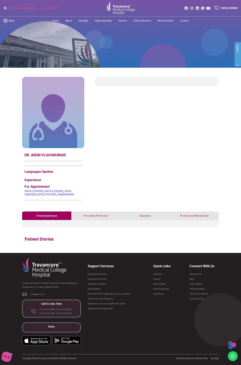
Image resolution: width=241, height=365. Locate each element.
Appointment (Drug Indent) (100, 308)
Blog (192, 279)
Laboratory (158, 294)
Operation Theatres (97, 284)
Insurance (157, 274)
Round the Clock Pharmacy (100, 298)
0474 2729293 (54, 191)
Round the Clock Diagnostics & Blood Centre (109, 294)
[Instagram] (192, 8)
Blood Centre (159, 284)
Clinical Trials (196, 274)
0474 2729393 (34, 191)
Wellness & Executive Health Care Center (107, 303)
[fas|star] (217, 8)
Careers (157, 279)
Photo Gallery (196, 284)
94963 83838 (229, 8)
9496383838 (65, 194)
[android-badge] (66, 340)
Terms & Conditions (199, 294)
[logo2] (120, 8)
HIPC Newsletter (197, 289)
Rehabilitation (94, 289)
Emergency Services (97, 274)
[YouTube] (208, 8)
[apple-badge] (36, 340)
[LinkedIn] (197, 8)
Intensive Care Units (97, 279)
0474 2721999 (46, 194)
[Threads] (203, 8)
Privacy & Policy (197, 298)
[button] (5, 8)
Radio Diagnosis (161, 289)
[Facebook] (186, 8)
